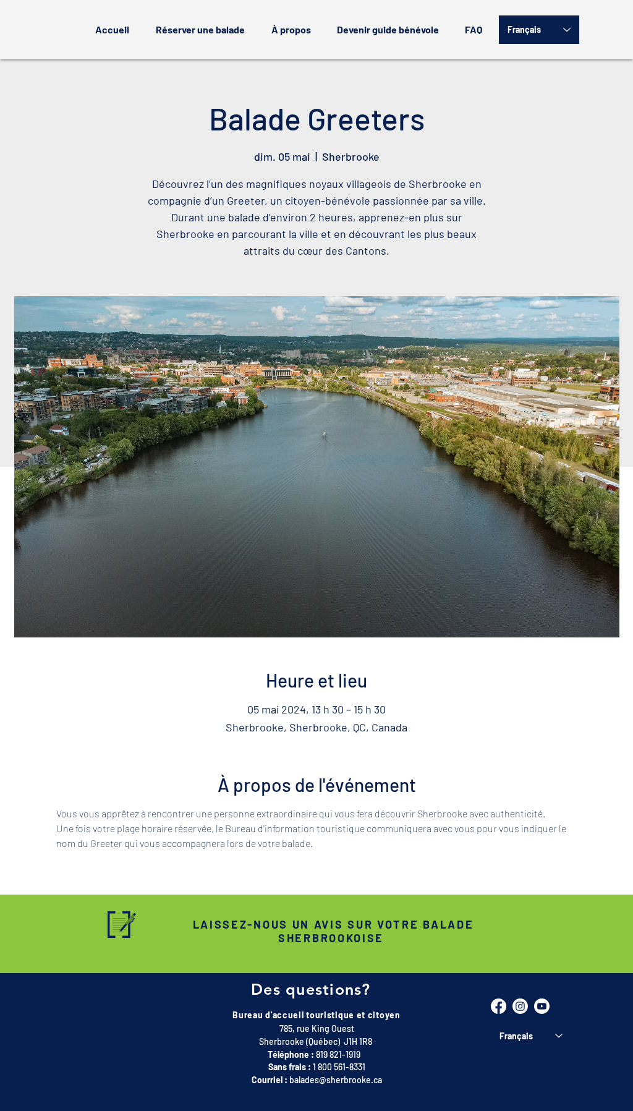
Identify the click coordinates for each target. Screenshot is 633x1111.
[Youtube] (542, 1006)
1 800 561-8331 (339, 1067)
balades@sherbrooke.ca (335, 1080)
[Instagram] (520, 1006)
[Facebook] (498, 1006)
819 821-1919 (338, 1054)
